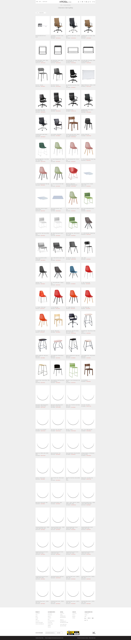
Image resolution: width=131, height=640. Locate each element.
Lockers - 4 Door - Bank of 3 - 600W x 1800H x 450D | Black (73, 503)
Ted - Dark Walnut (84, 380)
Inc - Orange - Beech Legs (40, 330)
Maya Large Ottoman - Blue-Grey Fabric (73, 453)
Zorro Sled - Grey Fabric (85, 404)
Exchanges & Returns (51, 620)
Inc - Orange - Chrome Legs (40, 307)
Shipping (49, 625)
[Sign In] (88, 1)
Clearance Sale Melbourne (40, 623)
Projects (86, 614)
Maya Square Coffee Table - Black (42, 502)
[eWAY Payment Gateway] (73, 632)
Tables (37, 619)
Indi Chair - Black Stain (85, 134)
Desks (37, 616)
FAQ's (49, 619)
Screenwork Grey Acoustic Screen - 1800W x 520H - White (72, 552)
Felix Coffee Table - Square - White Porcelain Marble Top (42, 61)
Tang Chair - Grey (39, 282)
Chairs (37, 614)
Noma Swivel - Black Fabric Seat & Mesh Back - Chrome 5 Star (57, 405)
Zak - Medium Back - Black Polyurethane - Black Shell (40, 110)
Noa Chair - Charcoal (39, 85)
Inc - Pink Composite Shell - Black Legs (42, 183)
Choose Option (42, 26)
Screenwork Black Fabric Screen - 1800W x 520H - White (72, 528)
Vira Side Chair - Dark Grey (71, 257)
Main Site (73, 616)
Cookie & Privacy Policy (39, 637)
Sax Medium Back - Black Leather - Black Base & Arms (87, 110)
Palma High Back (54, 109)
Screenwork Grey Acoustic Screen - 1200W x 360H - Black (57, 552)
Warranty (49, 626)
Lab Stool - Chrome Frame (40, 477)
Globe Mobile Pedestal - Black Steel (57, 576)
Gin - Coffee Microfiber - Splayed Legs (88, 233)
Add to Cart (58, 26)
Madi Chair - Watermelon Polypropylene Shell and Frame (71, 184)
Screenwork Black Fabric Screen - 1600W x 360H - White (87, 528)
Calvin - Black (83, 257)
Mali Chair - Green (69, 429)
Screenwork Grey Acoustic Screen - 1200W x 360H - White (42, 577)
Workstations (50, 614)
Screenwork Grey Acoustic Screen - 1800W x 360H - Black (42, 552)
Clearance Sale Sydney (67, 5)
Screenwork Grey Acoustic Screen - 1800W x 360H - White (87, 552)
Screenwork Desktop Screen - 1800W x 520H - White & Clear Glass (88, 503)
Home (37, 1)
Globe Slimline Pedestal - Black (56, 502)
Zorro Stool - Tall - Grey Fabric (41, 429)
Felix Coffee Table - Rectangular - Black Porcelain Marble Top (88, 61)
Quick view (42, 24)
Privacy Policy (50, 622)
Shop (40, 1)
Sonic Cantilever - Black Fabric (56, 134)
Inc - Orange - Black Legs (70, 307)
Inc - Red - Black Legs (54, 307)
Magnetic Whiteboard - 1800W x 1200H (88, 85)
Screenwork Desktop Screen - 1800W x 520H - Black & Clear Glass (42, 528)
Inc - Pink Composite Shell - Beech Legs (88, 159)
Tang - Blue (68, 282)
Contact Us (49, 617)
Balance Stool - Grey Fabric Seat (87, 477)
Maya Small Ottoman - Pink (55, 453)
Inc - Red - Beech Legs (85, 307)
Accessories (37, 620)
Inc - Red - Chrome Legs (85, 282)
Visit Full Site (45, 1)
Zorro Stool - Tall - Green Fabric (56, 429)
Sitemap (73, 617)
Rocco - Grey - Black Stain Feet (86, 429)
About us (49, 616)
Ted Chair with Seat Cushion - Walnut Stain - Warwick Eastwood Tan (72, 135)
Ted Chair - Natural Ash (55, 330)
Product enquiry (50, 623)
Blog (85, 616)
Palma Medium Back (69, 109)
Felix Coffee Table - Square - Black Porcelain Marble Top (57, 61)
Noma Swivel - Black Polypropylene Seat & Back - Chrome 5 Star (42, 405)
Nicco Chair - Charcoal (55, 85)
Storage (37, 617)
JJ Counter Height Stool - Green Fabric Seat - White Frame (42, 160)
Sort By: (37, 12)
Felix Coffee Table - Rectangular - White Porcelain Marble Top (73, 61)
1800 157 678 (64, 624)
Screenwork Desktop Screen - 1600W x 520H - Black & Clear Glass (57, 528)
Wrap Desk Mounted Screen (41, 35)
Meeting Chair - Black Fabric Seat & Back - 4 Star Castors (72, 331)
